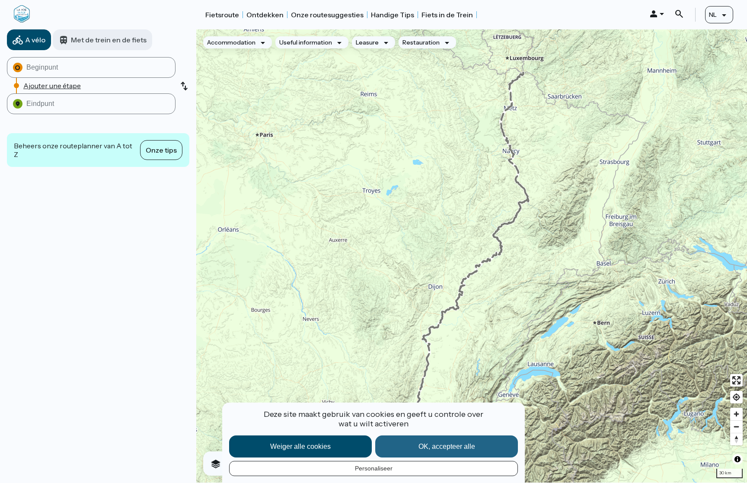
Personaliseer (374, 468)
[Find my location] (736, 397)
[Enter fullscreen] (736, 380)
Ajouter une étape (52, 85)
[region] (471, 256)
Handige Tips (392, 14)
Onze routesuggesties (327, 14)
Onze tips (161, 150)
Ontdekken (265, 14)
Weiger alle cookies (300, 446)
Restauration (421, 42)
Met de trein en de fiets (109, 39)
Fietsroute (222, 14)
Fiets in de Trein (447, 14)
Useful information (305, 42)
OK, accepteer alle (446, 446)
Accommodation (231, 42)
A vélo (35, 39)
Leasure (367, 42)
